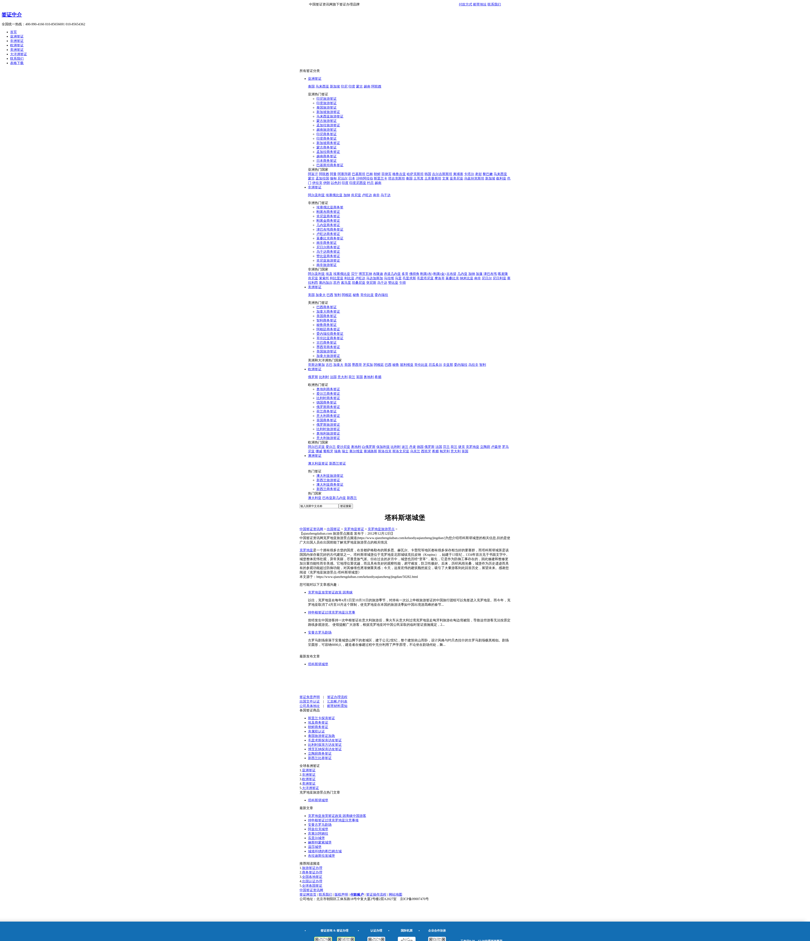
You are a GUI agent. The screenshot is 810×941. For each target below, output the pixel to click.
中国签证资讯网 (311, 529)
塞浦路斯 (370, 451)
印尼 (344, 86)
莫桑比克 (452, 278)
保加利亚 (383, 447)
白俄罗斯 (368, 447)
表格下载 (17, 63)
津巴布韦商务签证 (329, 229)
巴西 (330, 295)
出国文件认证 (310, 701)
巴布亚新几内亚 (334, 498)
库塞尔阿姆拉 (318, 833)
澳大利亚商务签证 (329, 484)
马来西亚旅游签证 (329, 116)
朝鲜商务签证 (318, 727)
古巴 (329, 364)
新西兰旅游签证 (328, 480)
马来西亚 (322, 86)
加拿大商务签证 (328, 311)
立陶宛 (485, 447)
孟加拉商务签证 (328, 152)
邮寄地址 (480, 4)
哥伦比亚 (367, 295)
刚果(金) (439, 274)
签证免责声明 (310, 697)
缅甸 (333, 178)
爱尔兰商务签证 (328, 393)
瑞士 (345, 451)
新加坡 (335, 86)
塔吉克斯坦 (396, 178)
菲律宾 (386, 174)
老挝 (478, 174)
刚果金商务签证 (328, 220)
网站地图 (395, 894)
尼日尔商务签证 (328, 247)
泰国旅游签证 (326, 107)
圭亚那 (448, 364)
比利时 (324, 377)
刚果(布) (426, 274)
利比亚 (349, 278)
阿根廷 (347, 295)
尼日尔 (487, 278)
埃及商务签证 (318, 722)
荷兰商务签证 (326, 411)
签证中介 (12, 14)
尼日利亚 (499, 278)
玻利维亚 (406, 364)
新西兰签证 (337, 463)
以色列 (336, 183)
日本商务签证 (326, 160)
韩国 (427, 174)
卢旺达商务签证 (328, 234)
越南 (367, 86)
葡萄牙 (328, 451)
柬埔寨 (458, 174)
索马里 (346, 282)
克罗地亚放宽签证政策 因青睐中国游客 (337, 816)
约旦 (370, 183)
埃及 (329, 274)
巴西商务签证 (326, 307)
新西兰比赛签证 (320, 758)
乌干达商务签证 (328, 251)
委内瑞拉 (381, 295)
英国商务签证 (326, 420)
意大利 (343, 377)
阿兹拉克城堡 (318, 829)
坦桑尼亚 (358, 282)
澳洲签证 (314, 455)
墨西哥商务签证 (328, 347)
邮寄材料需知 (337, 706)
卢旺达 (367, 195)
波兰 (405, 447)
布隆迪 (378, 274)
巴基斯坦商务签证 (329, 165)
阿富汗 (313, 174)
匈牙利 (445, 451)
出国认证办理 (312, 881)
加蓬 (479, 274)
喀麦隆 (503, 274)
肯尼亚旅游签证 (328, 260)
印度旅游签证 (326, 103)
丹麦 (412, 447)
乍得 (402, 282)
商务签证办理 (312, 872)
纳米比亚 (466, 278)
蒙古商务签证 (326, 147)
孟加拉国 (322, 178)
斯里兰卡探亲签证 (321, 718)
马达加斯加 (374, 278)
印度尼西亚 (357, 183)
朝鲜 (377, 174)
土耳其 (418, 178)
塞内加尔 (325, 282)
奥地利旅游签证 (328, 433)
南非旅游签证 (326, 265)
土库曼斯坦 (432, 178)
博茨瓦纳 (365, 274)
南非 (376, 195)
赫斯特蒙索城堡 (320, 842)
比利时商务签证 (328, 398)
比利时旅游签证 (328, 429)
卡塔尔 (469, 174)
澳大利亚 (314, 498)
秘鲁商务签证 (326, 325)
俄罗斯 (313, 377)
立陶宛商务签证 (320, 753)
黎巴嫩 (488, 174)
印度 (351, 86)
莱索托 (324, 278)
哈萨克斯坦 (415, 174)
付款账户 (357, 894)
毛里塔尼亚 (425, 278)
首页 (13, 32)
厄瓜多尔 (435, 364)
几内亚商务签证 (328, 225)
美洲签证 (17, 49)
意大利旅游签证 (328, 438)
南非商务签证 (326, 243)
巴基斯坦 (358, 174)
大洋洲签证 (18, 54)
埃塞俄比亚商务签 (329, 207)
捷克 (461, 447)
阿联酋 (376, 86)
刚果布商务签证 (328, 212)
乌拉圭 (473, 364)
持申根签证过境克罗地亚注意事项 (333, 820)
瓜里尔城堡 (316, 838)
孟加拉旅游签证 (328, 125)
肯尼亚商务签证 (328, 216)
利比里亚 (336, 278)
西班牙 (426, 451)
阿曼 (333, 174)
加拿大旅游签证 (328, 356)
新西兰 (352, 498)
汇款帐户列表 (337, 701)
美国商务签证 (326, 316)
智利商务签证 (326, 320)
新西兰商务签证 (328, 489)
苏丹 (336, 282)
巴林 (369, 174)
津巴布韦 (490, 274)
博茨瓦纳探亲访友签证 (325, 749)
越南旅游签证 (326, 129)
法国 (333, 377)
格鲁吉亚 (399, 174)
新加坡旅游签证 (328, 112)
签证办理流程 (337, 697)
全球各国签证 (312, 885)
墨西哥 (357, 364)
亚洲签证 (17, 36)
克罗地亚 (472, 447)
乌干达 (386, 195)
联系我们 (494, 4)
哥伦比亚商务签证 (329, 338)
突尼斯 (371, 282)
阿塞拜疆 (344, 174)
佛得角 (414, 274)
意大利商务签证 (328, 416)
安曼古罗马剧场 (320, 632)
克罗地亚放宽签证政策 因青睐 (330, 592)
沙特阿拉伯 (364, 178)
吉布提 (451, 274)
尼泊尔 (343, 178)
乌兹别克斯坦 (474, 178)
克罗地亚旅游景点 (381, 529)
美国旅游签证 (326, 351)
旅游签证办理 (312, 868)
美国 (311, 295)
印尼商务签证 (326, 134)
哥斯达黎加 (316, 364)
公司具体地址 (310, 706)
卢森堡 (496, 447)
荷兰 (351, 377)
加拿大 (321, 295)
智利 (337, 295)
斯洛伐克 (385, 451)
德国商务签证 (326, 402)
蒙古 (359, 86)
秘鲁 (356, 295)
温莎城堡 (314, 847)
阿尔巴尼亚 (316, 447)
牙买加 (368, 364)
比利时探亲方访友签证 (325, 744)
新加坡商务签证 (328, 143)
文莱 (445, 178)
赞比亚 (393, 282)
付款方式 (465, 4)
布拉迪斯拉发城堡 (321, 855)
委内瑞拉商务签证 (329, 333)
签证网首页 (308, 894)
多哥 (405, 274)
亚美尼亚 (456, 178)
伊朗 (326, 183)
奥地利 (369, 377)
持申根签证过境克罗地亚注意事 (331, 612)
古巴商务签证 (326, 342)
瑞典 (337, 451)
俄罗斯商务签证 (328, 407)
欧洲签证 (17, 45)
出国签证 (333, 529)
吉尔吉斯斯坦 (442, 174)
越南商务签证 (326, 156)
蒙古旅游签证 (326, 121)
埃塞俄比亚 (334, 195)
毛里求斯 (409, 278)
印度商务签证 (326, 138)
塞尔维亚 (356, 451)
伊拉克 (317, 183)
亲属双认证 (316, 731)
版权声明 (341, 894)
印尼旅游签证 (326, 98)
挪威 (319, 451)
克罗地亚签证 (354, 529)
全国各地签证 (312, 877)
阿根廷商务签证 (328, 329)
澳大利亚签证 (318, 463)
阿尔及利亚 (316, 195)
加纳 (346, 195)
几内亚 (462, 274)
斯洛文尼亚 (400, 451)
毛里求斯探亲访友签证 (325, 740)
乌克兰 (415, 451)
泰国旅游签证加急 (321, 736)
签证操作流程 (376, 894)
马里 (398, 278)
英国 (359, 377)
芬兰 (446, 447)
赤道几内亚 (392, 274)
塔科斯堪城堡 (318, 664)
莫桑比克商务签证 (329, 238)
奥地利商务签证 (328, 389)
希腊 (378, 377)
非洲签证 (17, 41)
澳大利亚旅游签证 (329, 475)
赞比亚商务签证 (328, 256)
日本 (351, 178)
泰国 (311, 86)
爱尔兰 (331, 447)
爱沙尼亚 (343, 447)
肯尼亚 (356, 195)
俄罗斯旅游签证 (328, 424)
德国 (420, 447)
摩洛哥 (440, 278)
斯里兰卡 (380, 178)
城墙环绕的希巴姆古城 (325, 851)
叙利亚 (501, 178)
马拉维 (389, 278)
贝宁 (354, 274)
